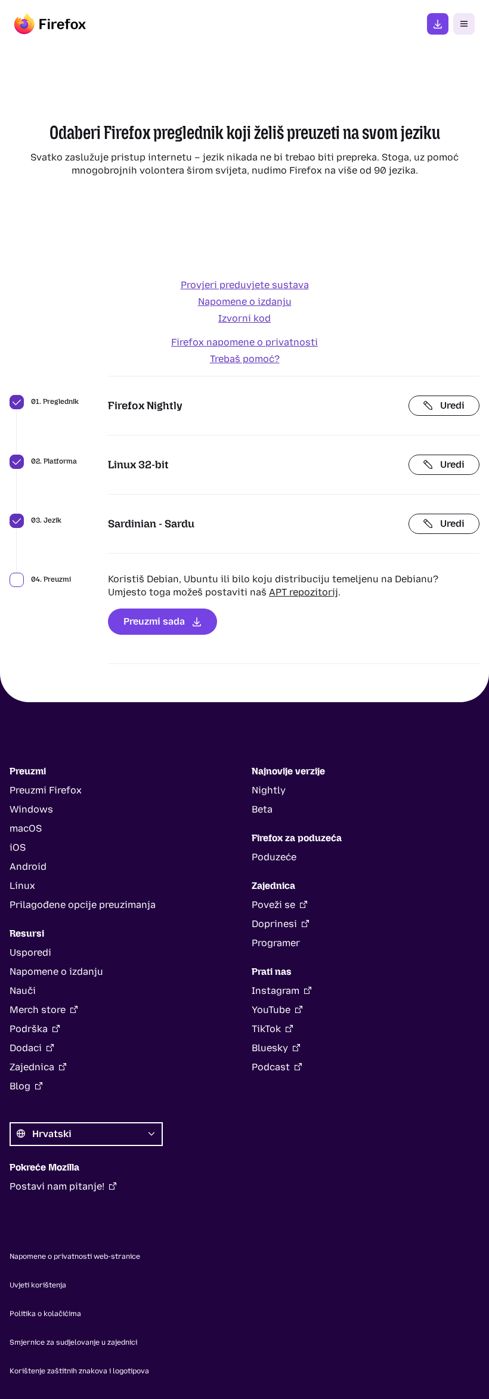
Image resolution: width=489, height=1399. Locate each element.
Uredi (452, 405)
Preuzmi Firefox (437, 24)
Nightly (269, 790)
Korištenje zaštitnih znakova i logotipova (79, 1371)
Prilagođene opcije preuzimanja (83, 904)
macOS (26, 828)
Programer (276, 943)
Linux (22, 885)
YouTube (271, 1009)
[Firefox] (50, 24)
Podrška (29, 1028)
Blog (20, 1086)
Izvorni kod (244, 318)
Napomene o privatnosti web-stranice (75, 1256)
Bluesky (270, 1048)
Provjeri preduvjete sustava (245, 285)
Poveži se (273, 904)
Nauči (23, 990)
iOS (18, 847)
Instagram (275, 990)
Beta (262, 809)
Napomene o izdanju (245, 301)
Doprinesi (274, 923)
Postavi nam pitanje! (57, 1186)
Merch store (38, 1009)
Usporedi (30, 952)
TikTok (266, 1028)
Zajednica (32, 1067)
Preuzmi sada (154, 621)
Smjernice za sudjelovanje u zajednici (73, 1342)
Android (28, 866)
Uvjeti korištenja (38, 1285)
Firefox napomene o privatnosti (244, 342)
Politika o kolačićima (45, 1314)
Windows (31, 809)
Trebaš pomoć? (245, 359)
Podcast (271, 1067)
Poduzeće (274, 857)
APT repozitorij (303, 592)
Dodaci (26, 1048)
